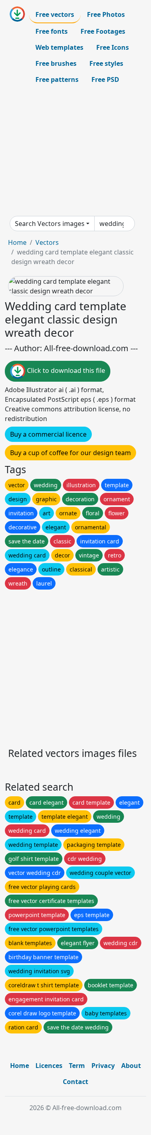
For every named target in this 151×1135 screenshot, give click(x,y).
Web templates (59, 47)
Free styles (106, 63)
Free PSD (105, 79)
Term (77, 1065)
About (131, 1065)
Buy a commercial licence (48, 434)
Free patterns (57, 79)
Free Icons (112, 47)
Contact (75, 1081)
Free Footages (103, 31)
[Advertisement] (75, 152)
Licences (48, 1065)
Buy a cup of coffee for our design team (70, 452)
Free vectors (54, 14)
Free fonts (51, 31)
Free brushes (56, 63)
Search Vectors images (50, 223)
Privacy (103, 1065)
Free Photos (106, 14)
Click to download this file (65, 370)
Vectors (47, 242)
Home (17, 242)
